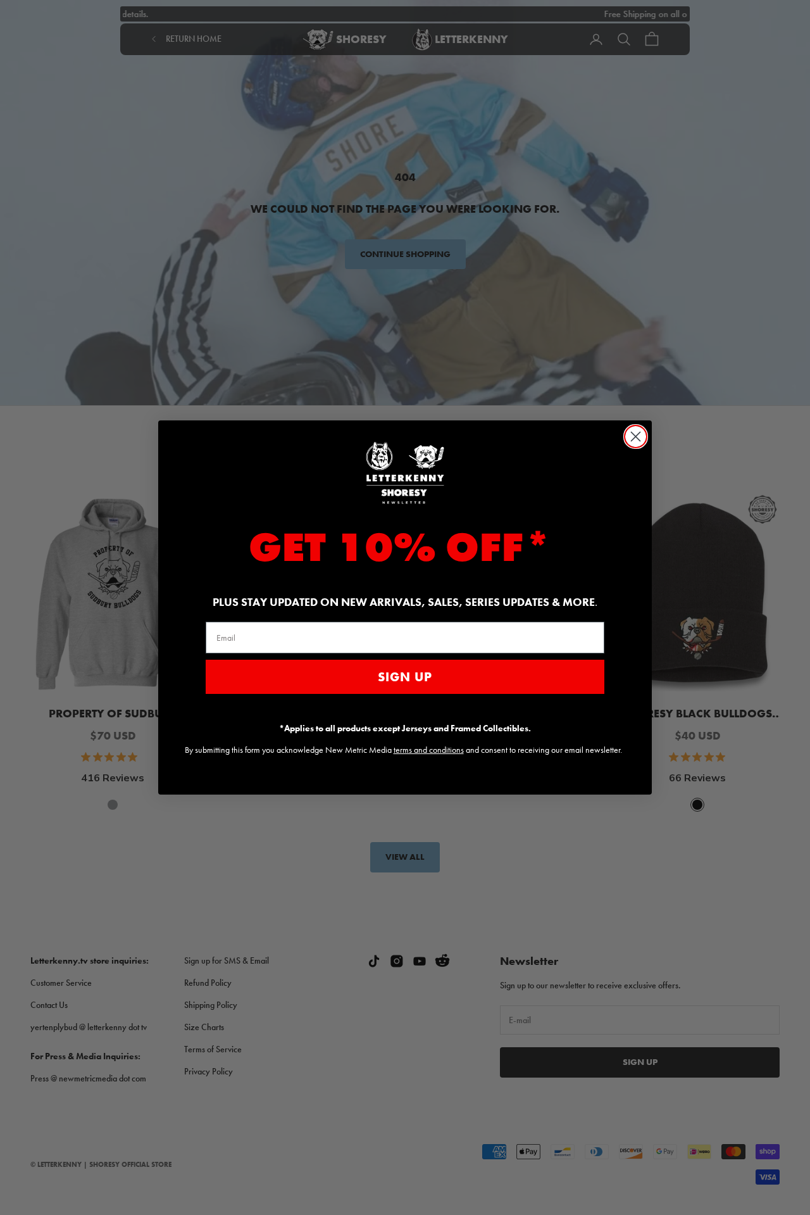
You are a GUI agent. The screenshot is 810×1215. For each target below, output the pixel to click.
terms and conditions (429, 749)
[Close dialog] (636, 436)
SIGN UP (405, 677)
